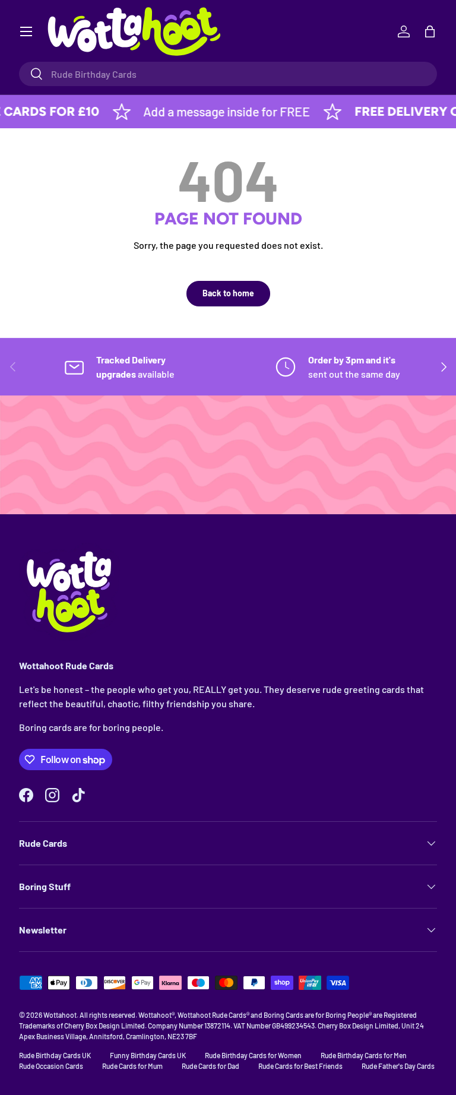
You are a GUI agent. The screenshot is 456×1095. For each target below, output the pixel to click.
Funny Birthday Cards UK (148, 1055)
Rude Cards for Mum (132, 1066)
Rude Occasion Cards (51, 1066)
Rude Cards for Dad (210, 1066)
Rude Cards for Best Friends (300, 1066)
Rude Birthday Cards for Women (253, 1055)
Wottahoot (60, 1015)
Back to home (228, 293)
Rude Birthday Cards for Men (364, 1055)
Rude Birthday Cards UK (55, 1055)
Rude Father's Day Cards (398, 1066)
